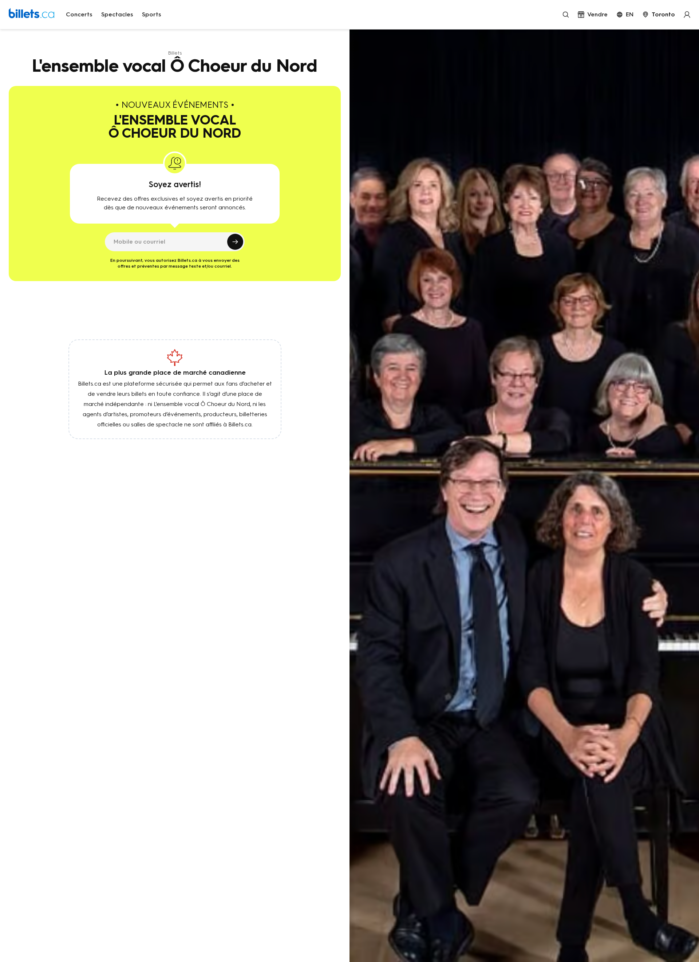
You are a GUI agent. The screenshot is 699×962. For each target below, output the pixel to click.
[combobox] (658, 15)
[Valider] (235, 242)
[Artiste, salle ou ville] (565, 15)
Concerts (79, 14)
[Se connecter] (687, 15)
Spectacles (117, 14)
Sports (151, 14)
